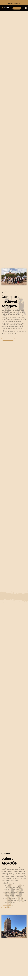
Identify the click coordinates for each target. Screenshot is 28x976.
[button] (26, 8)
